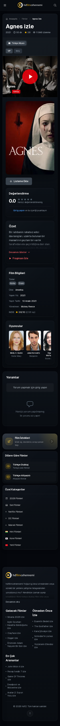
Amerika (19, 290)
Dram (21, 283)
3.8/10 (27, 312)
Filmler (25, 19)
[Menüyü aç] (4, 5)
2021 (8, 32)
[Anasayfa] (30, 5)
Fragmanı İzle (20, 258)
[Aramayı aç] (55, 5)
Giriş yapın (18, 210)
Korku (12, 283)
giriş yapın (41, 387)
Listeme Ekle (21, 181)
